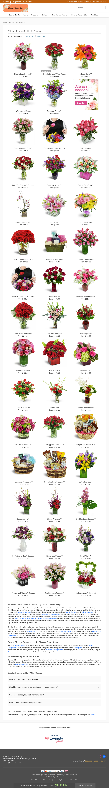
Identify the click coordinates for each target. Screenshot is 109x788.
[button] (103, 779)
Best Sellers (18, 36)
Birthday (11, 22)
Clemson (93, 714)
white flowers (96, 631)
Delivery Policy (74, 779)
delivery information (22, 664)
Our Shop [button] (94, 15)
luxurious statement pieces (47, 618)
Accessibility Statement (60, 779)
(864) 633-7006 (8, 761)
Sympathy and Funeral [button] (60, 15)
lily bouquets (12, 652)
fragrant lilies (12, 635)
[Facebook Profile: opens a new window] (104, 756)
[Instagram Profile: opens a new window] (99, 756)
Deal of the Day (14, 15)
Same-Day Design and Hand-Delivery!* (17, 1)
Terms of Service (35, 779)
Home (5, 22)
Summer (25, 15)
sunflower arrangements (50, 614)
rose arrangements (24, 612)
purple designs (66, 631)
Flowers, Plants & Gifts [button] (79, 15)
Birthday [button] (45, 15)
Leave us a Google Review (95, 761)
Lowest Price (41, 36)
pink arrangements (32, 631)
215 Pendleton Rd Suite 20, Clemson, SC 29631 (19, 759)
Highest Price (29, 36)
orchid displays (71, 612)
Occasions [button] (34, 15)
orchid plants (78, 647)
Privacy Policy (47, 779)
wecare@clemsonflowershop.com (14, 763)
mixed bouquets (87, 612)
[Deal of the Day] (85, 94)
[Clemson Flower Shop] (18, 8)
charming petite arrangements (25, 618)
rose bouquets (20, 645)
